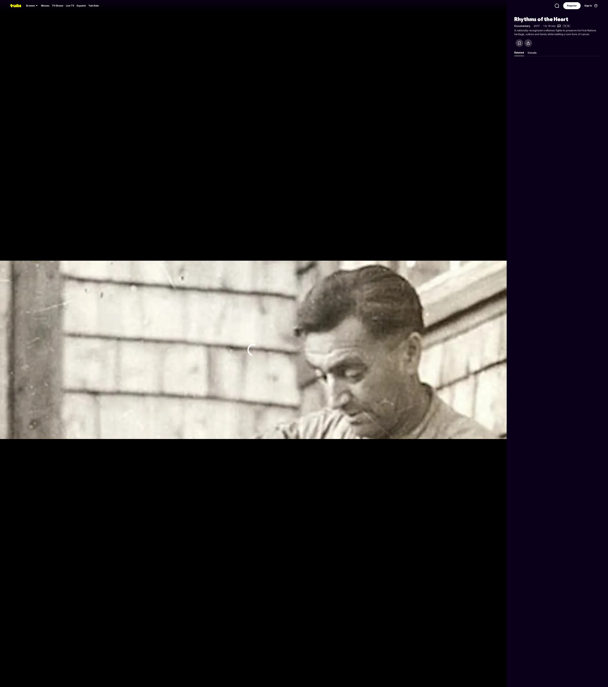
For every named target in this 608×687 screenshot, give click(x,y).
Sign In (588, 5)
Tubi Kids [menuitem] (93, 5)
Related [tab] (519, 52)
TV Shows (57, 5)
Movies (45, 5)
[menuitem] (32, 6)
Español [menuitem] (81, 5)
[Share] (528, 43)
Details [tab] (532, 52)
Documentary (522, 26)
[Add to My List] (519, 43)
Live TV (70, 5)
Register (572, 5)
